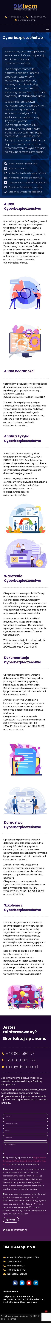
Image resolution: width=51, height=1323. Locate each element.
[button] (47, 28)
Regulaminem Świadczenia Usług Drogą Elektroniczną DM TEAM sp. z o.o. (24, 1161)
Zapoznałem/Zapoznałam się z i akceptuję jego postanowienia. (24, 1161)
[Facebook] (15, 1282)
